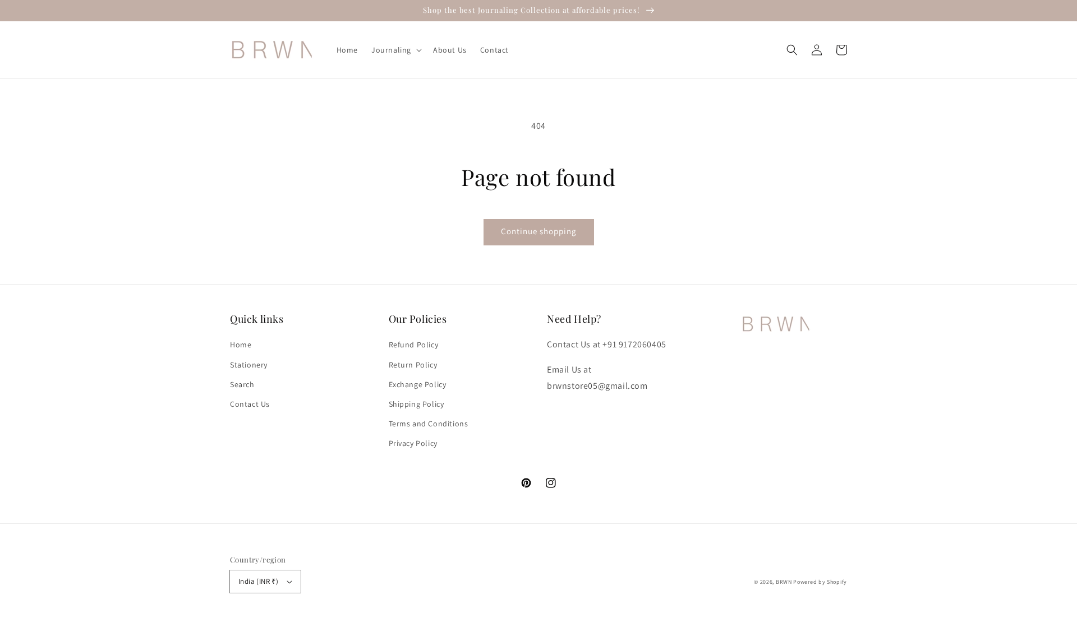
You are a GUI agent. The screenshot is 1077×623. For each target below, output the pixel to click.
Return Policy (413, 365)
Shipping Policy (416, 404)
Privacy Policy (413, 443)
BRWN (785, 581)
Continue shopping (539, 231)
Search (242, 384)
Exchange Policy (418, 384)
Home (240, 345)
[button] (792, 50)
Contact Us (250, 404)
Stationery (249, 365)
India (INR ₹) (258, 581)
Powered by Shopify (820, 581)
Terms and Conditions (428, 424)
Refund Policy (414, 345)
